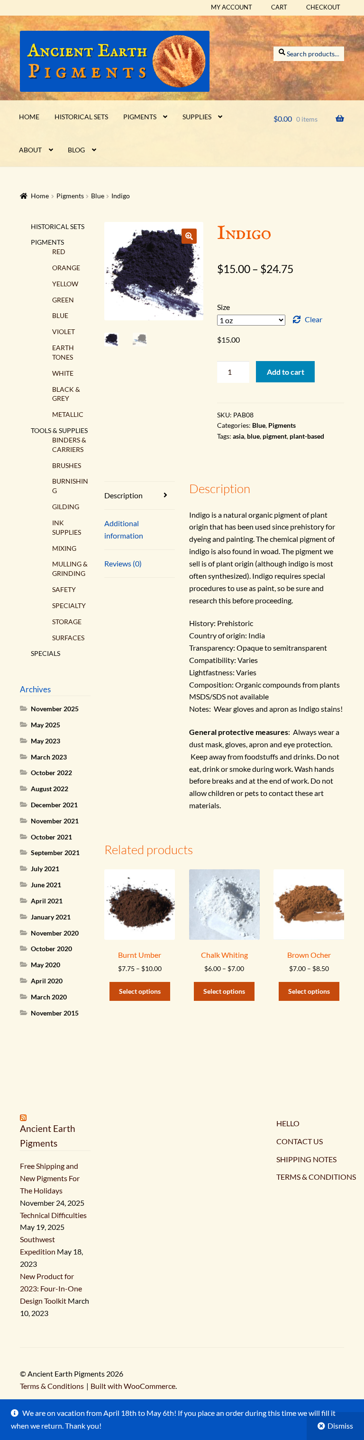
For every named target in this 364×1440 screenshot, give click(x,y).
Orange (66, 268)
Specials (45, 653)
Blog (76, 150)
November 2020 (55, 933)
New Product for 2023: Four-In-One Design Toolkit (51, 1288)
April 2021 (47, 901)
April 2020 (47, 981)
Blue (97, 196)
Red (58, 251)
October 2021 (51, 837)
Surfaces (68, 638)
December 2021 (54, 805)
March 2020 (49, 997)
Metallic (67, 414)
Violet (63, 331)
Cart (279, 7)
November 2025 (55, 709)
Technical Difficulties (53, 1214)
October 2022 (51, 773)
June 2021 (46, 885)
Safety (64, 589)
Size (223, 306)
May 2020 (45, 965)
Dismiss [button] (340, 1425)
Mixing (64, 548)
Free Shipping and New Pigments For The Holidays (50, 1178)
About (30, 150)
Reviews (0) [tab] (123, 563)
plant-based (307, 436)
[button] (189, 236)
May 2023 (45, 741)
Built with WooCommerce (133, 1385)
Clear (313, 319)
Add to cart (285, 371)
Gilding (65, 507)
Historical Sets (81, 117)
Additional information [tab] (123, 529)
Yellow (65, 284)
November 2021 (55, 821)
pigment (275, 436)
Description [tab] (123, 495)
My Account (231, 7)
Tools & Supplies (59, 430)
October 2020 (51, 949)
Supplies (196, 117)
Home (29, 117)
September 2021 (55, 852)
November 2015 (55, 1013)
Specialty (69, 605)
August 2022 (49, 789)
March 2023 (49, 757)
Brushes (66, 465)
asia (238, 436)
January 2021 (51, 917)
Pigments (139, 117)
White (62, 373)
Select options (140, 991)
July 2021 (45, 869)
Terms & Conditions (52, 1385)
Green (63, 300)
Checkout (323, 7)
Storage (67, 622)
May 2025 (45, 725)
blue (253, 436)
